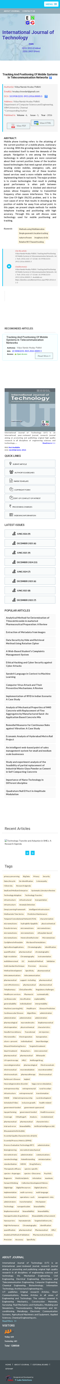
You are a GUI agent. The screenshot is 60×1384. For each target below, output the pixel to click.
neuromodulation (27, 1069)
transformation (42, 1093)
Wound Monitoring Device (15, 1046)
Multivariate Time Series (14, 914)
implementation (10, 1192)
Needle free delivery (12, 1032)
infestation (36, 1178)
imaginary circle (41, 237)
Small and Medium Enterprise (16, 890)
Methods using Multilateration (31, 229)
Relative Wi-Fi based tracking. (31, 242)
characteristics (44, 1027)
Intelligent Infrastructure (39, 909)
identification (50, 947)
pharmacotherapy (28, 1074)
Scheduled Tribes (11, 1103)
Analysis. (33, 1117)
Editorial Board (40, 1364)
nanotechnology (10, 1159)
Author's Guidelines (23, 472)
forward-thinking (11, 1183)
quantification (9, 952)
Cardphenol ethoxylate (13, 942)
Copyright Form (21, 490)
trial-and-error (10, 1126)
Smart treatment (10, 1051)
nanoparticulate (23, 1206)
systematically (42, 994)
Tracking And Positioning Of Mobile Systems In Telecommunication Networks (30, 76)
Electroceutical (45, 1074)
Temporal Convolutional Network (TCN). (20, 919)
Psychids (47, 1173)
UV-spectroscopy (11, 1060)
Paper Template (21, 481)
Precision (32, 966)
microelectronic (10, 1155)
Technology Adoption (12, 895)
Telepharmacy (9, 989)
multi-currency (26, 1192)
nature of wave (25, 237)
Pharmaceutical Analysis (43, 1235)
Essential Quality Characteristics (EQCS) (20, 1136)
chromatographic (42, 952)
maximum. (49, 1178)
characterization (46, 919)
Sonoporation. (41, 1037)
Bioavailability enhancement (43, 1216)
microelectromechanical (30, 1150)
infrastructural (25, 900)
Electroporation (25, 1037)
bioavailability (25, 1126)
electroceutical (10, 1069)
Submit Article (19, 464)
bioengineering (10, 1150)
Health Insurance (47, 1112)
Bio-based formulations (36, 942)
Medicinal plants (22, 1178)
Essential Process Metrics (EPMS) (17, 1140)
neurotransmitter (45, 1069)
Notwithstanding (28, 1159)
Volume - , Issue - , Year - (34, 115)
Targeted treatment (37, 1046)
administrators (10, 1202)
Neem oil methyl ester (30, 938)
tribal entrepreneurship (22, 1098)
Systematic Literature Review (43, 890)
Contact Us (28, 11)
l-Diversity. (8, 886)
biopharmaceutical (45, 1022)
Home (8, 1364)
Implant (27, 1079)
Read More (43, 356)
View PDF (20, 125)
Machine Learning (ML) (13, 1008)
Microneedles (10, 1037)
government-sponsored (34, 1107)
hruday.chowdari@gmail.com (25, 91)
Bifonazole (40, 1055)
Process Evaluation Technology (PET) (19, 1145)
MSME (6, 1098)
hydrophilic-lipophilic (29, 923)
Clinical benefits (25, 989)
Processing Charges (21, 507)
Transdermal (30, 1032)
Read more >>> (49, 443)
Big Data (26, 876)
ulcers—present (10, 1041)
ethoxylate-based (45, 933)
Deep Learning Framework (14, 909)
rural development (43, 1098)
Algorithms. (31, 1013)
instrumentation (44, 956)
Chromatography (34, 947)
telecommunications (12, 975)
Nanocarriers (9, 1220)
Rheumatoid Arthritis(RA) (14, 1131)
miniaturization (44, 1159)
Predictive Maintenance (37, 914)
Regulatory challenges (45, 989)
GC (23, 961)
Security (46, 876)
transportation (41, 900)
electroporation (10, 1027)
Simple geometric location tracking (33, 233)
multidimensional (11, 961)
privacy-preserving (11, 876)
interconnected (40, 1051)
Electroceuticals (47, 1065)
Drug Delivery (35, 1164)
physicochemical (48, 923)
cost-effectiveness (12, 985)
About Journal (12, 11)
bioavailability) (28, 1211)
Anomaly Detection (27, 904)
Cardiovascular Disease (13, 1013)
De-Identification (26, 881)
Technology (9, 1206)
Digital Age (8, 1187)
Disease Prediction (47, 1008)
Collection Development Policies (35, 1183)
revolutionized (47, 1117)
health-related (45, 1103)
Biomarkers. (26, 1051)
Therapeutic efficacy (12, 1169)
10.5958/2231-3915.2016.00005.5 (25, 96)
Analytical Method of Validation (16, 1235)
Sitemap (9, 1369)
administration (46, 1013)
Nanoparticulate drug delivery (16, 1216)
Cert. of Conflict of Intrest (27, 498)
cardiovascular (10, 999)
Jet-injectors (44, 1032)
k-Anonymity (42, 881)
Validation (51, 961)
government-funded (12, 1107)
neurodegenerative (12, 1065)
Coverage (8, 1117)
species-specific (31, 1169)
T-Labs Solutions (23, 1380)
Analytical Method (35, 961)
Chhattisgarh (21, 1117)
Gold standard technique (14, 966)
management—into (45, 1197)
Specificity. (29, 970)
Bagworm (8, 1178)
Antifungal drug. (36, 1060)
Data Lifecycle (9, 881)
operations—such (27, 1197)
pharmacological (10, 1022)
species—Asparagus (12, 1173)
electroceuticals (10, 1074)
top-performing (10, 1112)
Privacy (36, 876)
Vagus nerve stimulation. (42, 1084)
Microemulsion (48, 938)
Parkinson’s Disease (12, 1079)
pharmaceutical (25, 952)
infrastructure (10, 900)
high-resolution (10, 956)
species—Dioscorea (32, 1173)
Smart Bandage (42, 1041)
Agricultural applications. (14, 947)
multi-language (42, 1192)
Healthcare (31, 1008)
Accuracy (43, 966)
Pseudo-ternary (10, 928)
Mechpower (41, 1202)
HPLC (24, 1060)
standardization (10, 1164)
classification (25, 999)
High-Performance (11, 1225)
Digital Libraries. (40, 1187)
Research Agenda (23, 886)
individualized (25, 1004)
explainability (39, 999)
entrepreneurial (29, 1088)
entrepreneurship (11, 1088)
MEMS (23, 1164)
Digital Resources (23, 1187)
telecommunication (32, 975)
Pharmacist (28, 994)
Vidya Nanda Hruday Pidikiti (27, 86)
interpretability (41, 1004)
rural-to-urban (45, 1088)
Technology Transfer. (33, 895)
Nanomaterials (25, 1220)
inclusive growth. (29, 1103)
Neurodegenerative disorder (16, 1084)
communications (43, 1155)
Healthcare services (12, 994)
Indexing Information (24, 515)
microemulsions (10, 923)
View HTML (45, 122)
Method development (13, 970)
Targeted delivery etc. (43, 1220)
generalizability (10, 1004)
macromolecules (27, 1022)
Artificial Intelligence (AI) (44, 1126)
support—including (28, 980)
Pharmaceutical (41, 1230)
